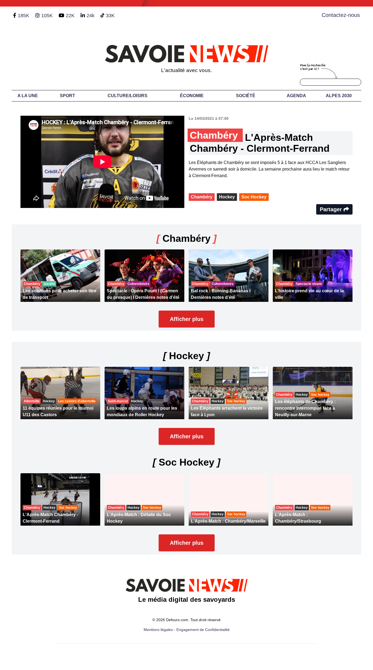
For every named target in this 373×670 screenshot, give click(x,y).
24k (90, 15)
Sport (67, 95)
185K (23, 15)
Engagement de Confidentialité (203, 629)
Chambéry (201, 197)
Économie (192, 95)
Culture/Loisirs (127, 95)
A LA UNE (27, 95)
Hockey (227, 197)
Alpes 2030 (339, 95)
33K (110, 15)
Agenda (296, 95)
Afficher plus (186, 319)
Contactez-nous (341, 15)
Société (245, 95)
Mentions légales (158, 629)
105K (47, 15)
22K (70, 15)
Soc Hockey (254, 197)
